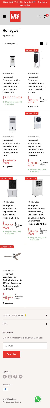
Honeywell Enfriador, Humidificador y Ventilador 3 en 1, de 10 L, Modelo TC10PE (36, 85)
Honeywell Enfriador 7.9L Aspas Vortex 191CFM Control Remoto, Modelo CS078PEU (36, 148)
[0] (45, 16)
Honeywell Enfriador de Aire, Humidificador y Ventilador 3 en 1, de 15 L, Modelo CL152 (11, 148)
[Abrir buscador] (39, 16)
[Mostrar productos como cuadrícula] (41, 43)
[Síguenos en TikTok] (15, 377)
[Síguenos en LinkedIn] (20, 377)
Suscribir (11, 354)
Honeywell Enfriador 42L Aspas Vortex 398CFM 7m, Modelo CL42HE (11, 211)
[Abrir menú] (4, 16)
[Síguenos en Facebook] (5, 377)
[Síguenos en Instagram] (10, 377)
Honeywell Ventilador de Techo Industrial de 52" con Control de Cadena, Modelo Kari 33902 (12, 281)
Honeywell (8, 73)
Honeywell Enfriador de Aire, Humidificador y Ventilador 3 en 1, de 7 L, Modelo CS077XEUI (11, 85)
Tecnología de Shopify (12, 402)
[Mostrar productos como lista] (46, 43)
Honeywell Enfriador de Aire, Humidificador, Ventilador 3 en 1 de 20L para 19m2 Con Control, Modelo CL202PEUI (37, 214)
